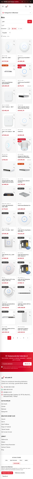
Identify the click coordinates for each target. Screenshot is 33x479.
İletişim (3, 442)
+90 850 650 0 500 (8, 387)
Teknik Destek (5, 429)
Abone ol (27, 364)
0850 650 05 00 (8, 389)
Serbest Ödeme (5, 447)
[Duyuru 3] (28, 2)
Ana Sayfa (4, 404)
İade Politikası (5, 424)
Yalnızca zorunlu (20, 473)
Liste (21, 28)
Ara (30, 21)
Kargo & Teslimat (6, 427)
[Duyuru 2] (25, 2)
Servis (3, 421)
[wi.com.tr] (6, 6)
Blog (2, 449)
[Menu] (2, 6)
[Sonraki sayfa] (28, 338)
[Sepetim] (30, 6)
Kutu (15, 28)
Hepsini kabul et (7, 473)
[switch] (8, 28)
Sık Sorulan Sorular (6, 432)
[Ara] (25, 6)
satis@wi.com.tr (7, 392)
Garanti (3, 419)
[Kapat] (31, 2)
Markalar (3, 409)
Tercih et (5, 476)
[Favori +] (14, 41)
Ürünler (3, 406)
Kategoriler (4, 411)
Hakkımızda (4, 439)
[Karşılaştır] (14, 44)
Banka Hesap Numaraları (8, 444)
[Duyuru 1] (22, 2)
